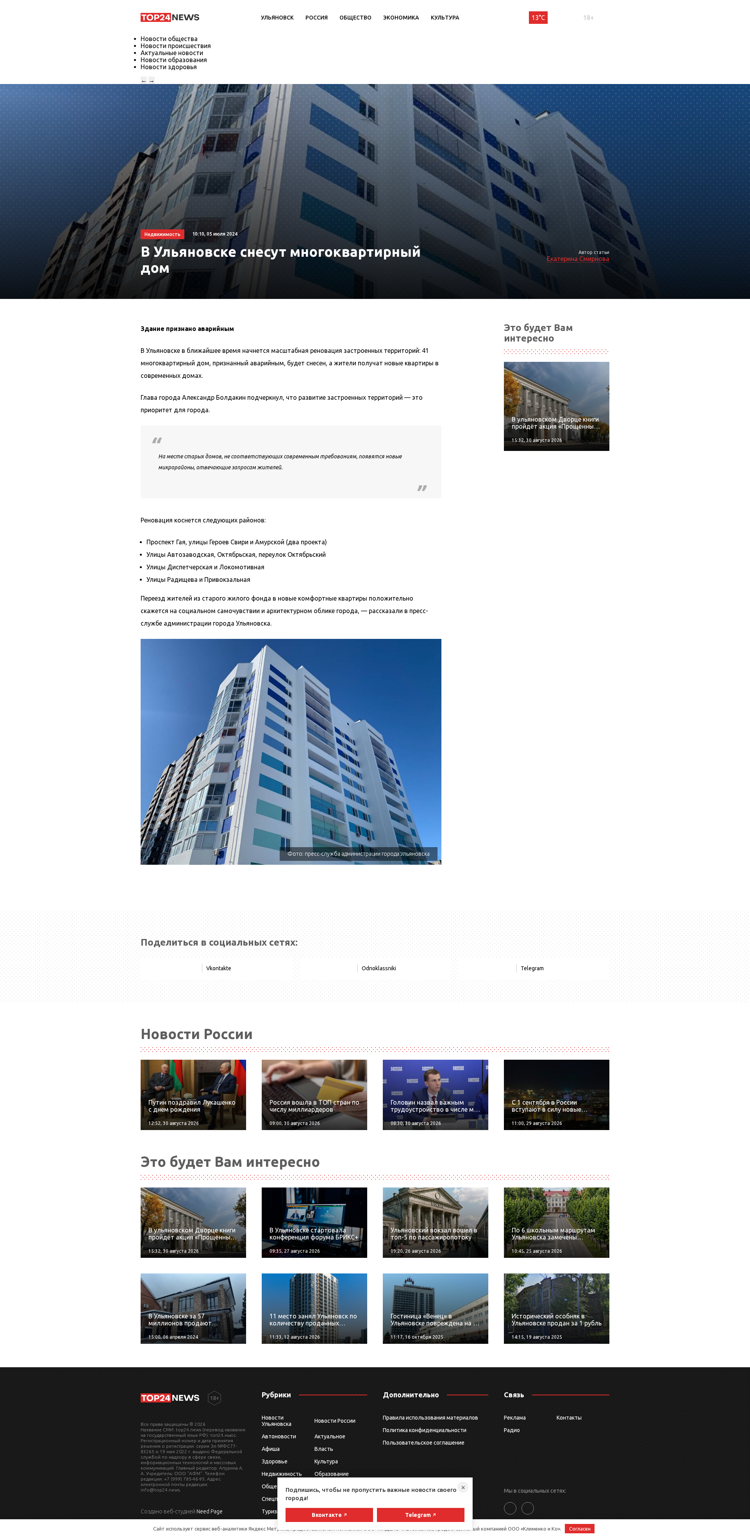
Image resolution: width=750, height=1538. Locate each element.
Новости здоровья (169, 66)
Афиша (271, 1449)
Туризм (271, 1511)
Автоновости (279, 1436)
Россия (316, 17)
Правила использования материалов (430, 1418)
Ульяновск (277, 17)
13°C (538, 17)
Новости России (334, 1421)
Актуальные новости (172, 52)
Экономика (401, 17)
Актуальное (329, 1436)
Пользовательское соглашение (423, 1443)
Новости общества (169, 38)
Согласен (580, 1528)
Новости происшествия (176, 45)
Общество (355, 17)
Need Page (209, 1511)
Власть (323, 1449)
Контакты (569, 1418)
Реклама (515, 1418)
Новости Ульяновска (276, 1421)
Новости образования (174, 59)
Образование (331, 1474)
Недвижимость (282, 1474)
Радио (512, 1430)
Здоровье (275, 1461)
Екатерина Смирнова (578, 258)
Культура (445, 17)
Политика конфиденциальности (424, 1430)
